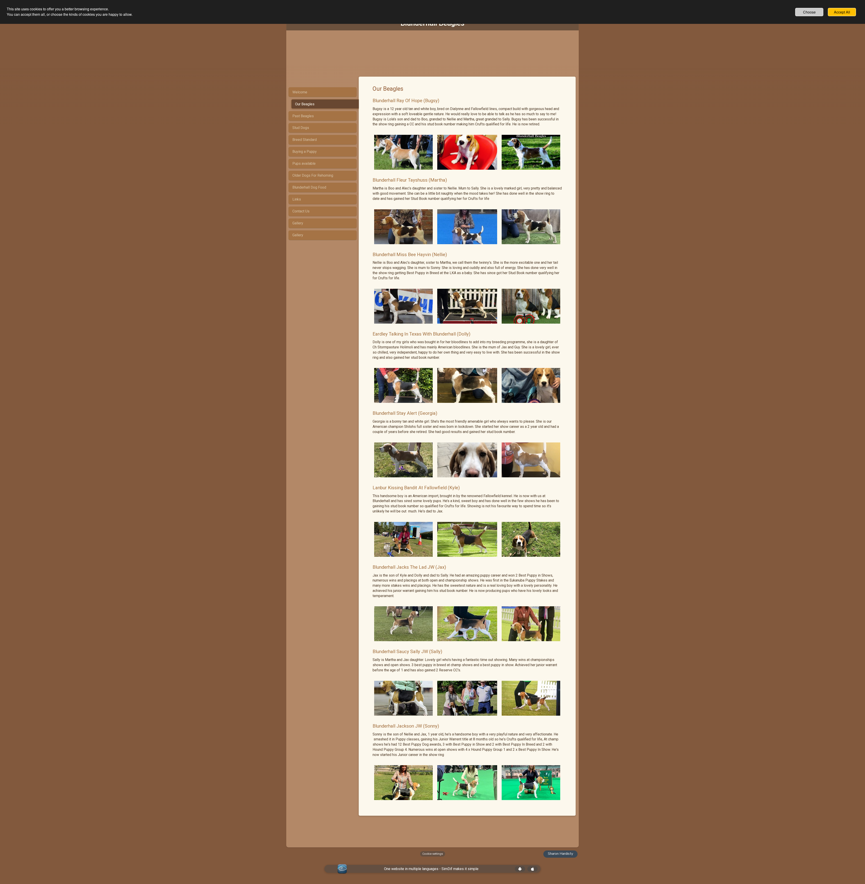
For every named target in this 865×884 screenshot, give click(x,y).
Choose (809, 12)
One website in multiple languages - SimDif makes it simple (431, 869)
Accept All (842, 12)
